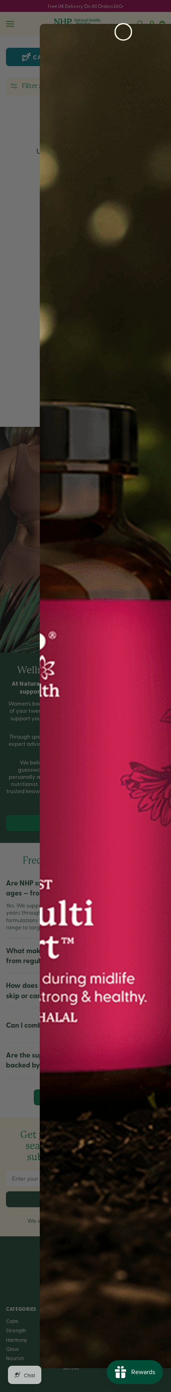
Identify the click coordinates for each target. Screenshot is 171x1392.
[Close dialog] (123, 32)
